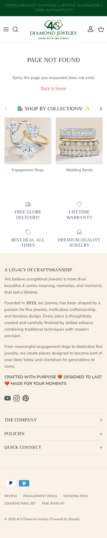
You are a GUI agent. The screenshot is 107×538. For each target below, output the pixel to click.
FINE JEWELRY (53, 503)
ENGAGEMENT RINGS (40, 496)
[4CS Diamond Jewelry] (53, 29)
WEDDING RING (75, 496)
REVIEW (10, 496)
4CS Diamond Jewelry (32, 519)
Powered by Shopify (65, 519)
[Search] (18, 29)
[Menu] (6, 29)
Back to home (53, 88)
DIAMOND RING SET (20, 503)
